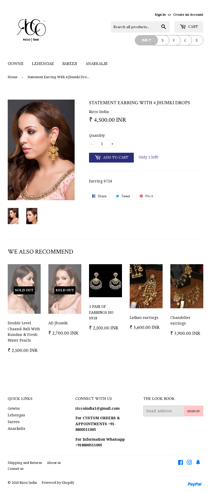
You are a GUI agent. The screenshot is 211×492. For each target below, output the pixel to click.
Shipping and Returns (25, 463)
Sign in (160, 15)
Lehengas (43, 63)
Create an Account (188, 15)
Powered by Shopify (58, 483)
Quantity (97, 135)
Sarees (69, 63)
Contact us (15, 469)
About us (54, 463)
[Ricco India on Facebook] (180, 463)
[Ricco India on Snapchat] (198, 463)
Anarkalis (96, 63)
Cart (192, 26)
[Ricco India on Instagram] (189, 463)
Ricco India (28, 483)
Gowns (15, 63)
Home (12, 77)
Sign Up (193, 411)
